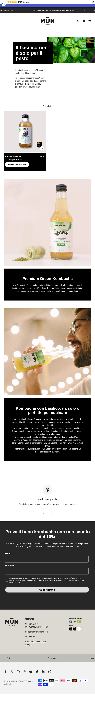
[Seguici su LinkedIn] (43, 671)
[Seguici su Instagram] (18, 671)
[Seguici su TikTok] (37, 671)
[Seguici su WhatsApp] (49, 671)
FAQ (8, 658)
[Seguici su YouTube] (31, 671)
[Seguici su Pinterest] (24, 671)
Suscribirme (47, 590)
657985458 (30, 637)
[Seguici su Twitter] (12, 671)
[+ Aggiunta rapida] (42, 148)
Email (8, 553)
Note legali (53, 658)
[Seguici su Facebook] (5, 671)
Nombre (9, 565)
